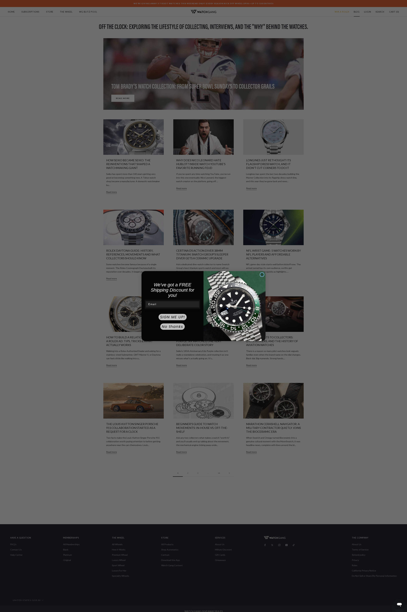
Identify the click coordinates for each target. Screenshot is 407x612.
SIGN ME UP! (172, 317)
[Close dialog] (262, 274)
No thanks (172, 326)
